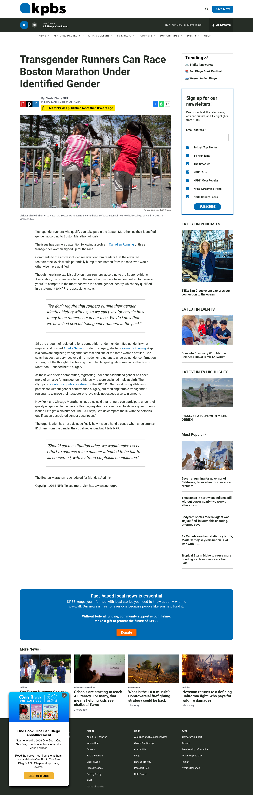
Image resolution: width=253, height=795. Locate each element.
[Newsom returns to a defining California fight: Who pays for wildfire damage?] (207, 668)
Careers (91, 749)
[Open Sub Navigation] (48, 35)
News (42, 35)
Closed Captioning (144, 743)
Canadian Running (121, 244)
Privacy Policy (94, 774)
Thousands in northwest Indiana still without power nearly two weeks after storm (207, 501)
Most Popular (193, 434)
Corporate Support (192, 737)
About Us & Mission (97, 737)
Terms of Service (95, 786)
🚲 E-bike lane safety (199, 64)
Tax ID (185, 761)
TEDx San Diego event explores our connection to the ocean (206, 292)
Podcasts (145, 35)
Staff (89, 780)
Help (207, 35)
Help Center (140, 774)
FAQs (137, 755)
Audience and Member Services (150, 737)
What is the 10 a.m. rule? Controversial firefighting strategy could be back (149, 696)
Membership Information (195, 749)
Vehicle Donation (191, 768)
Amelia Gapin (73, 348)
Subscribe (207, 206)
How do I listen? (142, 761)
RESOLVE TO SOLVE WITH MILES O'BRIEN (204, 417)
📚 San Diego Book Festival (203, 71)
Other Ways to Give (192, 755)
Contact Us (140, 749)
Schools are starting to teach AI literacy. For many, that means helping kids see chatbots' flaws (98, 698)
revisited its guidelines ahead (68, 384)
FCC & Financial (95, 755)
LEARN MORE (38, 775)
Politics (23, 687)
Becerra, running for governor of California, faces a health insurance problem (206, 482)
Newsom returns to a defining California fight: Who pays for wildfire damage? (207, 696)
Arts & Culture (98, 35)
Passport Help (141, 768)
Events (192, 35)
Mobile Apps (93, 761)
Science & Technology (84, 687)
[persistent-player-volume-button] (34, 25)
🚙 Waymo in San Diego (201, 78)
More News (29, 649)
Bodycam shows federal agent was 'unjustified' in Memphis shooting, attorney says (205, 520)
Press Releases (95, 768)
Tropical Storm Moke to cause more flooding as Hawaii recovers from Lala (206, 559)
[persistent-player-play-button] (24, 25)
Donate (126, 632)
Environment (134, 687)
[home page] (43, 9)
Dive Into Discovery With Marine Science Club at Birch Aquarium (204, 355)
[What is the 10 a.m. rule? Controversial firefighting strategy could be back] (153, 668)
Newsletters (93, 743)
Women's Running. (134, 348)
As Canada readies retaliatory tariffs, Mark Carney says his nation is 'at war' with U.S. (207, 540)
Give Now (223, 9)
